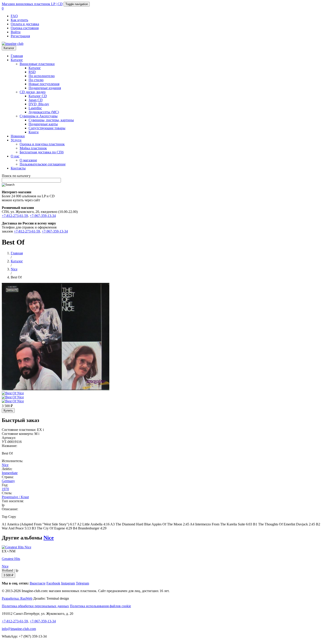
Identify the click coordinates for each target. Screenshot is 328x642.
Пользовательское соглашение (43, 164)
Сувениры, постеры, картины (51, 120)
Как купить (19, 20)
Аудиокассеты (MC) (44, 112)
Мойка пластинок (33, 148)
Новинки (18, 136)
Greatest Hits (11, 559)
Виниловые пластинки (37, 64)
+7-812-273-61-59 (15, 216)
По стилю (36, 80)
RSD (32, 72)
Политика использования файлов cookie (100, 606)
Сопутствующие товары (47, 128)
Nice (5, 465)
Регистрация (20, 36)
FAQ (14, 16)
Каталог (9, 48)
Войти (16, 32)
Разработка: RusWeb (17, 598)
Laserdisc (35, 108)
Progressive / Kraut (15, 497)
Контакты (18, 168)
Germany (8, 481)
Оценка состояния (25, 28)
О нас (15, 156)
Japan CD (36, 100)
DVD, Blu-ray (39, 104)
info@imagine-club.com (19, 629)
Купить (8, 410)
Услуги (16, 140)
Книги (34, 132)
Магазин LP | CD (32, 4)
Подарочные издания (45, 88)
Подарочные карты (43, 124)
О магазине (28, 160)
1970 (5, 489)
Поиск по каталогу (16, 176)
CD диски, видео (33, 92)
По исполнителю (42, 76)
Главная (17, 56)
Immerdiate (10, 473)
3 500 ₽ (8, 575)
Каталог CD (38, 96)
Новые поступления (44, 84)
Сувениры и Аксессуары (39, 116)
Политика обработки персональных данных (35, 606)
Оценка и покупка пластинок (42, 144)
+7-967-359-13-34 (43, 216)
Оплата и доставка (25, 24)
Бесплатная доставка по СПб (42, 152)
